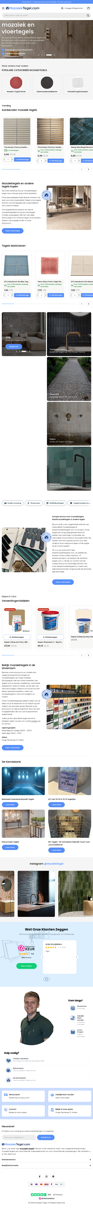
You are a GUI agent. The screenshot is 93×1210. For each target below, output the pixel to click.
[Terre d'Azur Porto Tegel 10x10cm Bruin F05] (50, 265)
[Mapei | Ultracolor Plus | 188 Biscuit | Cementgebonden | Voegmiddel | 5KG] (17, 620)
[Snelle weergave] (27, 122)
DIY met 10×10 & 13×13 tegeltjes (62, 799)
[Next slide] (54, 55)
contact (34, 721)
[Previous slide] (38, 55)
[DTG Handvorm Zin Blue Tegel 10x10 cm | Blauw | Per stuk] (17, 265)
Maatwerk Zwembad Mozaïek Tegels (18, 799)
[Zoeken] (88, 15)
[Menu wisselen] (3, 8)
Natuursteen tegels (10, 842)
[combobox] (46, 15)
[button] (44, 55)
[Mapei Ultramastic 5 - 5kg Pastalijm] (50, 620)
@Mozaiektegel (53, 864)
